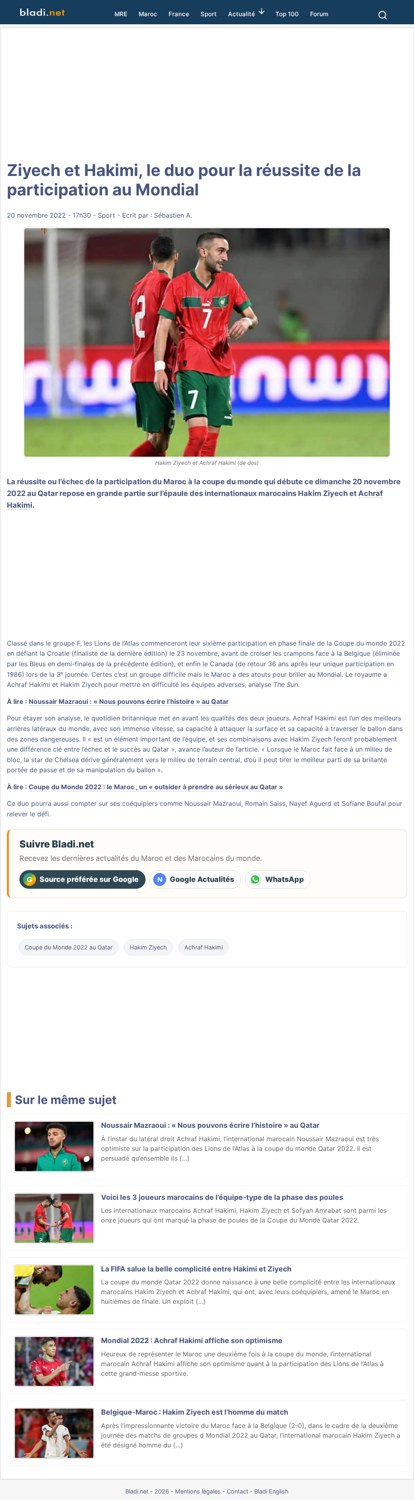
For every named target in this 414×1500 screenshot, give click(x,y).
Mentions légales (198, 1491)
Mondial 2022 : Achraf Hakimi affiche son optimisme (192, 1340)
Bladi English (271, 1491)
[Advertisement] (207, 93)
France (179, 14)
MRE (120, 14)
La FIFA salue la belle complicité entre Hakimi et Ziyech (196, 1269)
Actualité (241, 14)
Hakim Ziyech (148, 947)
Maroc (148, 14)
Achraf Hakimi (203, 947)
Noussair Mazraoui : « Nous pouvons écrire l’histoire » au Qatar (129, 701)
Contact (237, 1491)
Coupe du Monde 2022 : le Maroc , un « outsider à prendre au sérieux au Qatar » (156, 787)
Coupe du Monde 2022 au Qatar (68, 947)
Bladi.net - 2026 (147, 1491)
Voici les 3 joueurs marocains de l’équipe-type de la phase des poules (222, 1197)
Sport (209, 14)
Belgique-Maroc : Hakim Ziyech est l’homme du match (194, 1412)
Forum (319, 14)
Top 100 (287, 14)
